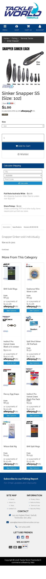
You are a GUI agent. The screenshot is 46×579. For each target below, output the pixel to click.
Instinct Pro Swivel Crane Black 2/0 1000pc (11, 344)
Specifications (17, 227)
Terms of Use (35, 505)
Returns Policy (35, 502)
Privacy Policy (35, 499)
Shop (12, 505)
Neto (32, 563)
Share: (5, 103)
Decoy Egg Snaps (11, 394)
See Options (11, 311)
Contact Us (12, 508)
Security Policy (35, 508)
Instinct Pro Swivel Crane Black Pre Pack (33, 396)
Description (6, 227)
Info (33, 111)
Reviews (27, 227)
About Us (12, 502)
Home (12, 499)
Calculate (24, 183)
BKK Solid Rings (10, 289)
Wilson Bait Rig (10, 446)
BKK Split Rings (33, 446)
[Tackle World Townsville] (23, 11)
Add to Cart (24, 146)
